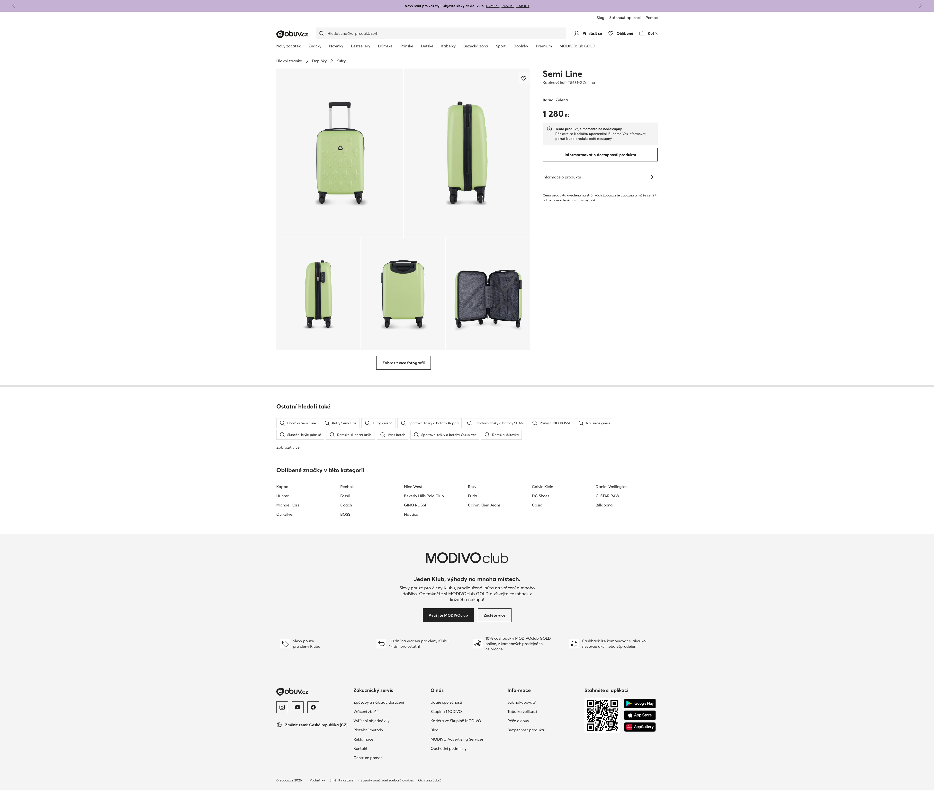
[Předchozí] (13, 6)
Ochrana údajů (429, 780)
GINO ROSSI (415, 505)
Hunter (282, 495)
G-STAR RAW (607, 495)
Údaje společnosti (446, 702)
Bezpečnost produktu (526, 729)
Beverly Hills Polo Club (424, 495)
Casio (537, 505)
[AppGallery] (640, 727)
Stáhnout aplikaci (625, 17)
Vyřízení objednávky (371, 720)
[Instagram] (282, 707)
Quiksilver (285, 514)
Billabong (604, 505)
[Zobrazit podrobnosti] (652, 177)
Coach (346, 505)
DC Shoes (540, 495)
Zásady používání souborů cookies (387, 780)
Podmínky (317, 780)
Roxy (472, 486)
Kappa (282, 486)
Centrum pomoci (368, 757)
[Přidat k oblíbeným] (524, 78)
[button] (339, 153)
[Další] (920, 6)
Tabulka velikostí (522, 711)
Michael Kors (287, 505)
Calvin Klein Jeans (484, 505)
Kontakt (360, 748)
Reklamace (363, 739)
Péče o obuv (518, 720)
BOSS (345, 514)
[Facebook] (313, 707)
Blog (600, 17)
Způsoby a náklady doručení (378, 702)
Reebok (347, 486)
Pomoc (652, 17)
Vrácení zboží (365, 711)
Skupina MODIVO (446, 711)
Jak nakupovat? (521, 702)
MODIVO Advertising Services (457, 739)
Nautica (411, 514)
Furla (472, 495)
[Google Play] (640, 704)
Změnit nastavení (342, 780)
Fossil (345, 495)
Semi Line (562, 73)
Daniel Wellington (612, 486)
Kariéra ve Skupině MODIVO (456, 720)
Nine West (413, 486)
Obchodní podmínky (449, 748)
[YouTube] (298, 707)
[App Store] (640, 715)
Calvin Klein (542, 486)
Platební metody (368, 729)
